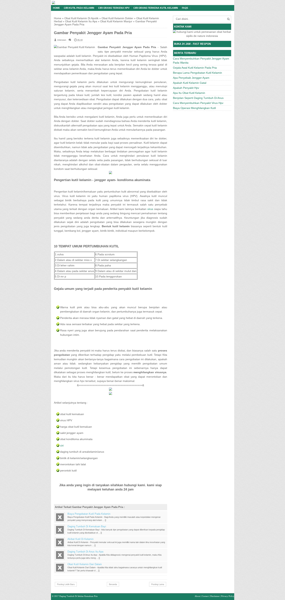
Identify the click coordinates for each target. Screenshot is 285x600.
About (197, 596)
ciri (62, 445)
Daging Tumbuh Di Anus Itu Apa (85, 551)
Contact (205, 596)
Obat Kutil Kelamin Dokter (117, 18)
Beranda (113, 584)
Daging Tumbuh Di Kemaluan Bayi (86, 526)
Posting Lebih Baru (66, 584)
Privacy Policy (227, 596)
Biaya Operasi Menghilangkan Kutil (194, 108)
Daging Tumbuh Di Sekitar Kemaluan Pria (78, 596)
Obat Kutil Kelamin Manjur (116, 21)
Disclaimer (215, 596)
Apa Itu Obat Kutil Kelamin (189, 92)
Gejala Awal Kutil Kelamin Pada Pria (195, 67)
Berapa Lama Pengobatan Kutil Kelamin (197, 72)
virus (150, 209)
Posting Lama (157, 584)
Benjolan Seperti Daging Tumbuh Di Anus (198, 97)
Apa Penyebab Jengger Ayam (191, 77)
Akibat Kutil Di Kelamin (80, 539)
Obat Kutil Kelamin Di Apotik (81, 18)
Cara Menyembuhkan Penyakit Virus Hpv (198, 102)
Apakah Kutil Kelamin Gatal (189, 82)
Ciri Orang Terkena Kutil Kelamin (155, 8)
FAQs (185, 8)
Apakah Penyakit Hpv (186, 87)
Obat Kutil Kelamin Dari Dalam (84, 564)
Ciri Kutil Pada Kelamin (79, 8)
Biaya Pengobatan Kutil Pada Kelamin (88, 514)
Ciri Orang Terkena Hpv (114, 8)
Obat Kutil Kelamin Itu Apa (81, 21)
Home (56, 8)
